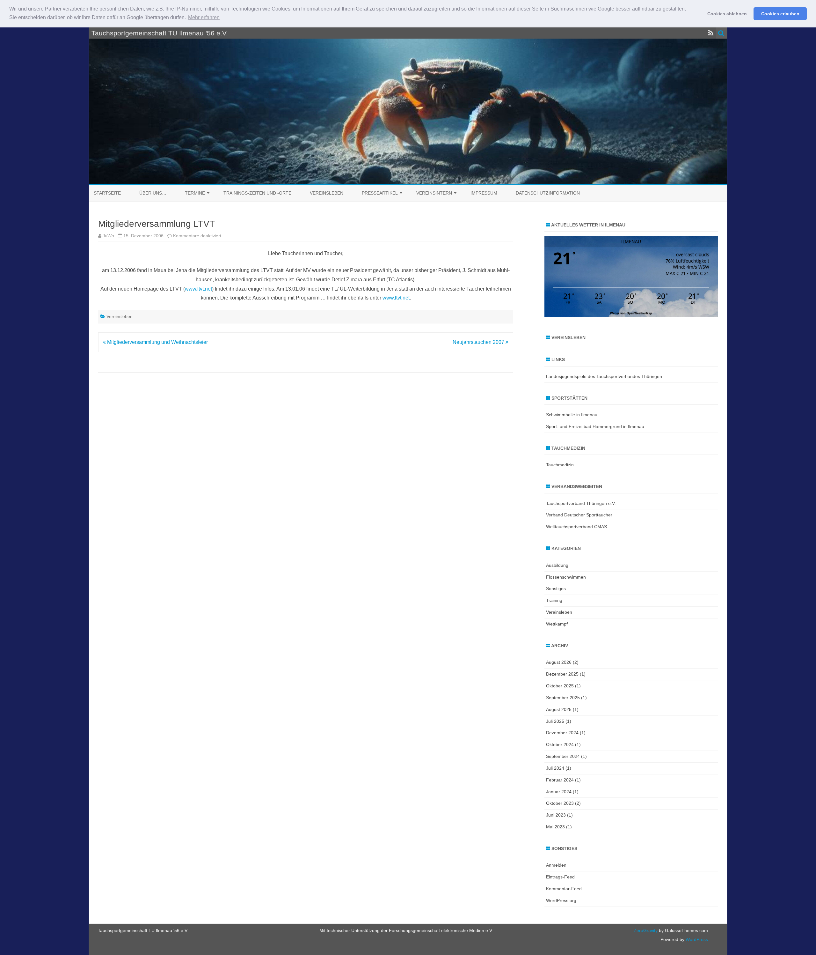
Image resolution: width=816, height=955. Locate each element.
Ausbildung (557, 565)
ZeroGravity (646, 930)
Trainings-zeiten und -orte (257, 193)
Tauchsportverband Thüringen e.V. (581, 503)
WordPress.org (561, 900)
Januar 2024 (559, 791)
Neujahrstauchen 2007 (479, 342)
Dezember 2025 (562, 674)
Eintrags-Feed (560, 876)
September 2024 (563, 756)
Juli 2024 (555, 768)
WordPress (696, 939)
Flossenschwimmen (566, 577)
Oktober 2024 (560, 744)
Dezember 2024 (562, 732)
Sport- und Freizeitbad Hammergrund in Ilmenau (595, 426)
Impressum (483, 193)
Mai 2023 (555, 826)
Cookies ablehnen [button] (727, 13)
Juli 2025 (555, 721)
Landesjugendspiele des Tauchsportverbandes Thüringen (604, 376)
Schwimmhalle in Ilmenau (571, 414)
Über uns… (152, 193)
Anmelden (556, 865)
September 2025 (563, 697)
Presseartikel (380, 193)
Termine (195, 193)
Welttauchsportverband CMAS (576, 526)
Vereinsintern (434, 193)
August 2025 (559, 709)
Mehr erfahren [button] (204, 17)
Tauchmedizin (560, 464)
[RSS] (711, 33)
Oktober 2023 (560, 803)
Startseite (107, 193)
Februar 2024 (560, 779)
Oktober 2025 (560, 685)
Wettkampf (557, 623)
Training (554, 600)
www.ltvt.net (198, 289)
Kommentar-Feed (564, 888)
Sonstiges (556, 588)
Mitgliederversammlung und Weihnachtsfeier (157, 342)
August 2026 (559, 662)
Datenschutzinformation (548, 193)
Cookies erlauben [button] (780, 13)
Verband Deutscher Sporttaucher (579, 514)
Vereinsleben (326, 193)
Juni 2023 (556, 815)
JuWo (108, 235)
